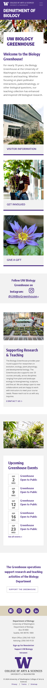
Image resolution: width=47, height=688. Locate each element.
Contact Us (13, 401)
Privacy (14, 684)
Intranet (23, 652)
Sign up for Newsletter (23, 645)
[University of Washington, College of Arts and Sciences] (18, 4)
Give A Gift (14, 259)
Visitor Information (21, 148)
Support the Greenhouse (22, 589)
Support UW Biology (23, 649)
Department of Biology (19, 13)
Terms (23, 684)
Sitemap (34, 684)
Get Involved (16, 204)
